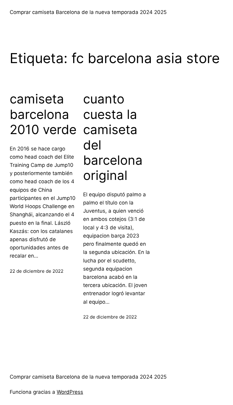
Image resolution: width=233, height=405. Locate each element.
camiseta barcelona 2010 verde (43, 114)
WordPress (70, 392)
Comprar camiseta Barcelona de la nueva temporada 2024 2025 (88, 12)
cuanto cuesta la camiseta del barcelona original (113, 137)
